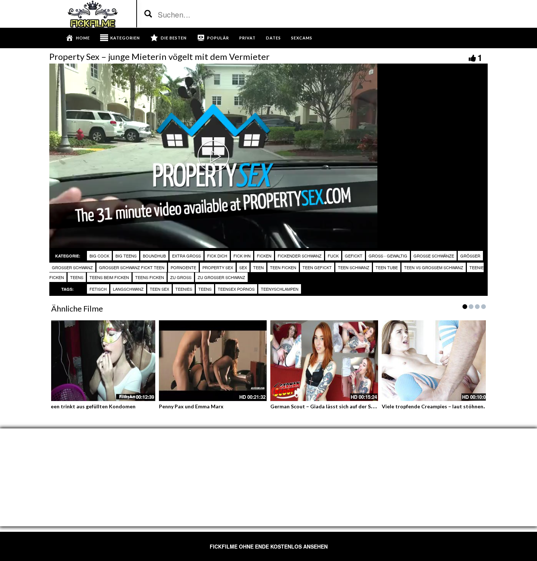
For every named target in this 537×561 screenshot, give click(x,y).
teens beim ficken (109, 277)
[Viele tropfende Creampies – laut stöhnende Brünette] (436, 360)
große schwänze (434, 256)
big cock (99, 256)
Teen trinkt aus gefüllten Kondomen (91, 406)
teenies (183, 289)
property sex (217, 267)
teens (76, 277)
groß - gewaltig (388, 256)
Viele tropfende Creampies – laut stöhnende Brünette (447, 406)
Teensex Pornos (236, 289)
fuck (333, 256)
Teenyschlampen (279, 289)
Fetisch (98, 289)
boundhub (154, 256)
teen (258, 267)
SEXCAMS (301, 37)
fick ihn (242, 256)
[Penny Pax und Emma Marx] (213, 360)
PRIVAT (247, 37)
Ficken (264, 256)
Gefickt (353, 256)
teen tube (387, 267)
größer (470, 256)
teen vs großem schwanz (433, 267)
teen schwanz (353, 267)
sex (243, 267)
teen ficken (283, 267)
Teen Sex (159, 289)
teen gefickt (317, 267)
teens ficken (149, 277)
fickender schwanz (299, 256)
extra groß (186, 256)
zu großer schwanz (221, 277)
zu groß (180, 277)
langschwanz (128, 289)
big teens (126, 256)
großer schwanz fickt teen (131, 267)
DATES (273, 37)
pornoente (183, 267)
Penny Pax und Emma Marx (191, 406)
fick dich (217, 256)
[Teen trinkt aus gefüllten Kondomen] (101, 360)
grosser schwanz (72, 267)
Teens (205, 289)
